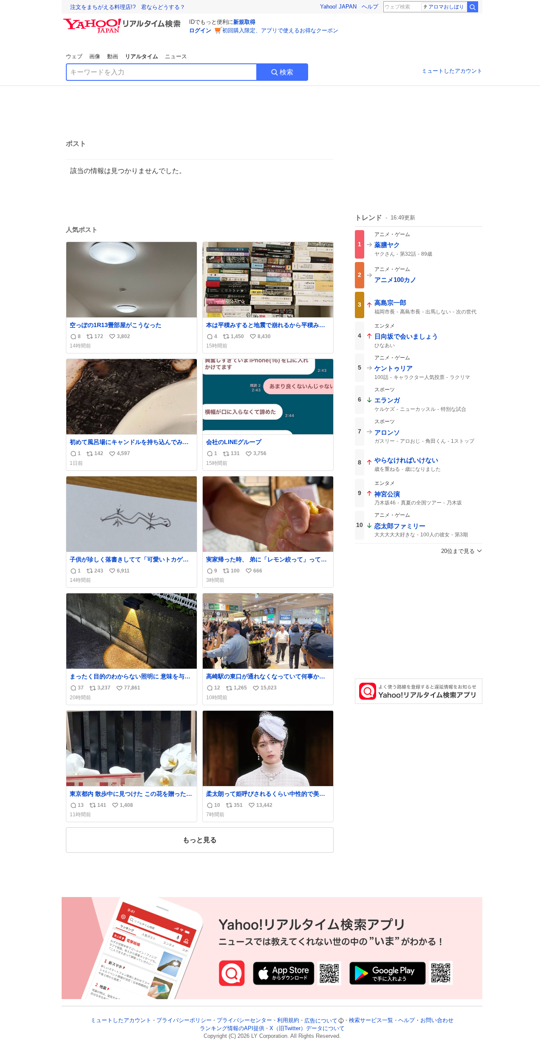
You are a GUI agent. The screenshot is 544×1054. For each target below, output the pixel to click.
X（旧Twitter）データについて (307, 1028)
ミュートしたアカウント (452, 71)
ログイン (200, 30)
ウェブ (74, 56)
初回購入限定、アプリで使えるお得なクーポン (280, 30)
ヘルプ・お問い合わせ (425, 1020)
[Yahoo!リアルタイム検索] (123, 21)
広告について (320, 1020)
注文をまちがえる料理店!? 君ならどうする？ (127, 7)
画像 (94, 56)
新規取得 (244, 22)
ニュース (176, 56)
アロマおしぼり (446, 7)
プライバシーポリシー (184, 1020)
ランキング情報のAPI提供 (232, 1028)
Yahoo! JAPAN (338, 6)
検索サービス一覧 (371, 1020)
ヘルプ (370, 6)
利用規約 (288, 1020)
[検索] (472, 6)
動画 (112, 56)
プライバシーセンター (244, 1020)
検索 (286, 72)
